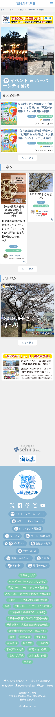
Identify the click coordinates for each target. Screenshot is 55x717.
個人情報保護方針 (26, 685)
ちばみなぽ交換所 (41, 680)
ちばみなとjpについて (17, 680)
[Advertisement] (27, 412)
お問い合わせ (46, 685)
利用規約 (8, 685)
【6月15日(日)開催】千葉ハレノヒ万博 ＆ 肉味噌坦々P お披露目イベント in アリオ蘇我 (35, 134)
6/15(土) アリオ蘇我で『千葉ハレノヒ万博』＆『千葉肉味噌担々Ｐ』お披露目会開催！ (35, 107)
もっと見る (27, 158)
